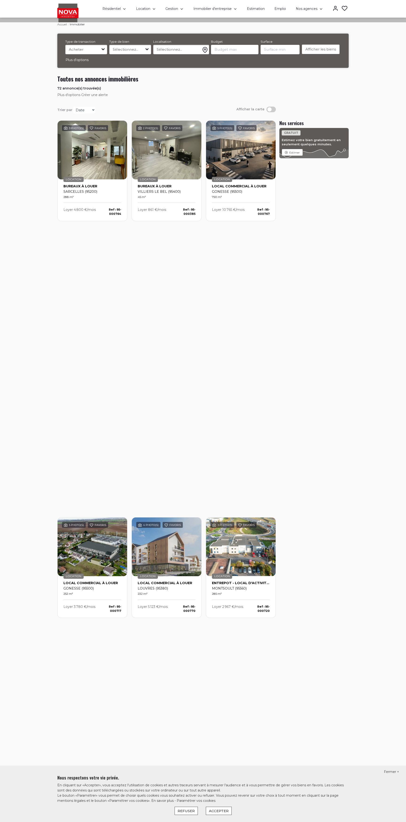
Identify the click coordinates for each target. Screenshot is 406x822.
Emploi (280, 9)
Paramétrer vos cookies (196, 801)
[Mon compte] (335, 8)
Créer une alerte (94, 95)
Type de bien (119, 41)
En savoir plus (163, 801)
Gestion (171, 9)
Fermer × (391, 772)
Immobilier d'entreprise (212, 9)
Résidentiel (111, 9)
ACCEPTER (219, 811)
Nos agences (306, 9)
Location (143, 9)
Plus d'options (77, 60)
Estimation (256, 9)
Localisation (162, 41)
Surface (267, 41)
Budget (217, 41)
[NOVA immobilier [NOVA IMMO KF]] (67, 13)
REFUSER (186, 811)
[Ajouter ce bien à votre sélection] (91, 129)
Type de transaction (80, 41)
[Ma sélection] (344, 8)
